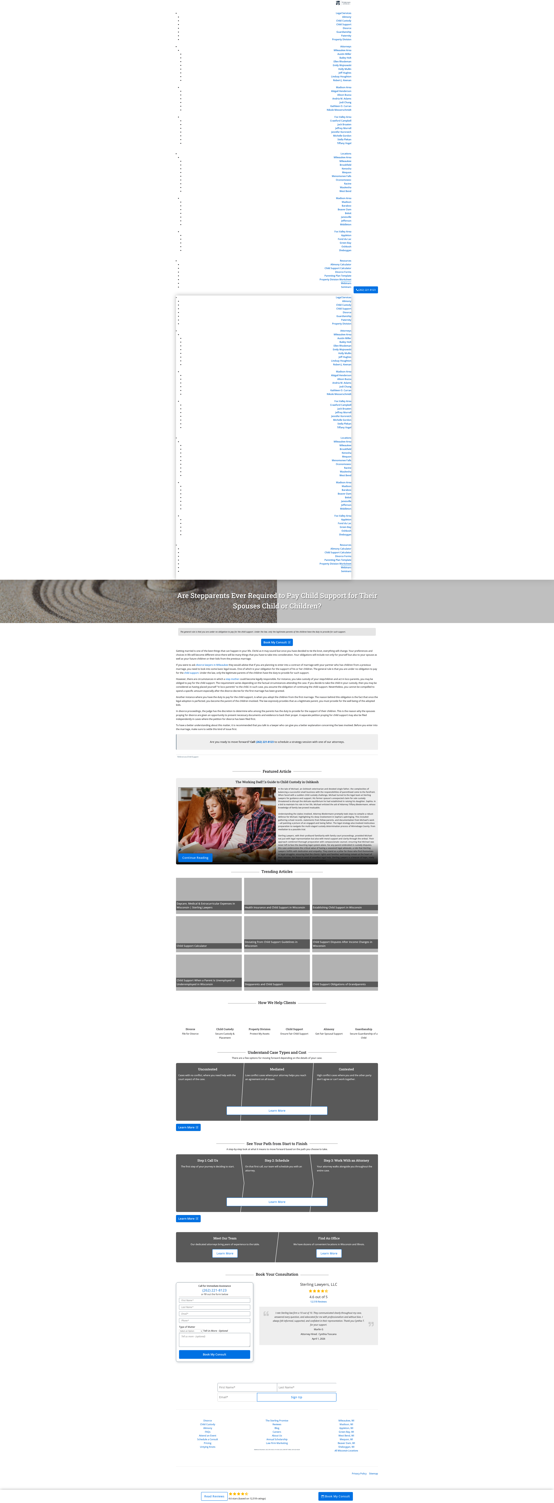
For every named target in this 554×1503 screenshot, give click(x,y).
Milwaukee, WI (346, 1420)
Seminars (346, 287)
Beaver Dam (344, 209)
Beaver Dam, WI (346, 1443)
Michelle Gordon (342, 135)
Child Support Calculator (338, 268)
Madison (346, 202)
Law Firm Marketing (277, 1443)
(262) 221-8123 (366, 289)
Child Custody (343, 20)
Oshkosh (346, 246)
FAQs (207, 1431)
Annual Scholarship (277, 1439)
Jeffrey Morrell (343, 128)
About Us (277, 1435)
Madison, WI (346, 1424)
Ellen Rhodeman (342, 61)
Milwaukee (345, 161)
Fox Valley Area (342, 117)
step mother (232, 679)
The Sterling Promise (277, 1420)
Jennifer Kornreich (341, 132)
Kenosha (346, 168)
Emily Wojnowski (342, 65)
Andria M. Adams (341, 98)
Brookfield (345, 164)
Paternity (346, 35)
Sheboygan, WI (346, 1446)
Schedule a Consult (207, 1439)
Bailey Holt (345, 57)
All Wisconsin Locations (346, 1450)
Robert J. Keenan (342, 80)
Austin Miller (344, 54)
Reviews (318, 1301)
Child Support (343, 24)
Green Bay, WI (346, 1431)
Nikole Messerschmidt (339, 109)
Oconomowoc (343, 179)
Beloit (348, 213)
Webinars (346, 283)
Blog (277, 1428)
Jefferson (346, 220)
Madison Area (343, 87)
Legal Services (343, 13)
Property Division (341, 39)
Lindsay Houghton (341, 76)
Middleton (345, 224)
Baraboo (346, 205)
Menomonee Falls (341, 176)
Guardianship (343, 31)
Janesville (346, 217)
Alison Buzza (344, 94)
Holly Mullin (344, 69)
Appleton (346, 235)
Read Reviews (214, 1496)
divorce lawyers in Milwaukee (212, 664)
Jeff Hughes (345, 72)
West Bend (345, 191)
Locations (346, 153)
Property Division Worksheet (335, 279)
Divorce (347, 28)
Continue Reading (195, 858)
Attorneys (345, 46)
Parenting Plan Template (337, 275)
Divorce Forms (343, 272)
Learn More (277, 1111)
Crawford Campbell (340, 120)
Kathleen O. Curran (340, 106)
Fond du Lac (344, 239)
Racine (347, 183)
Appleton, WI (346, 1428)
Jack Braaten (344, 124)
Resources (345, 260)
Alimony (346, 16)
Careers (277, 1431)
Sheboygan (345, 250)
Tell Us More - (215, 1330)
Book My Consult (275, 642)
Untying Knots (207, 1446)
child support (191, 672)
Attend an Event (207, 1435)
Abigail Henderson (341, 91)
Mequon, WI (346, 1439)
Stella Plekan (344, 139)
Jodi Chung (345, 102)
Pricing (207, 1443)
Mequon (346, 172)
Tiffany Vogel (344, 143)
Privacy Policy (359, 1473)
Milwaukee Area (342, 50)
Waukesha (345, 187)
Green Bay (345, 242)
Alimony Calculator (341, 264)
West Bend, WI (346, 1435)
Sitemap (373, 1473)
